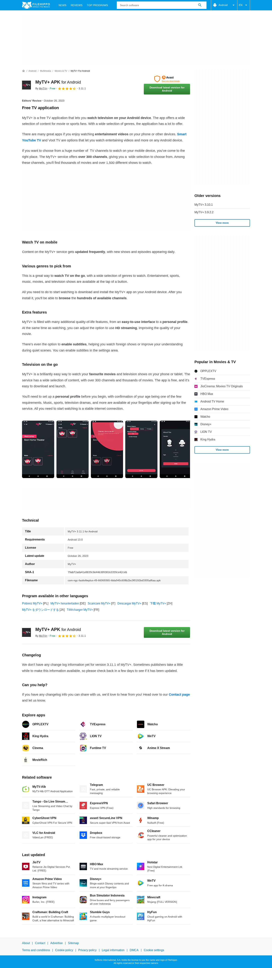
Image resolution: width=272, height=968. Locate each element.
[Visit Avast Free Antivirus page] (167, 79)
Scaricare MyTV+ (99, 603)
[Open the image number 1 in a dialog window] (72, 449)
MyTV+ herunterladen (65, 603)
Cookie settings (154, 950)
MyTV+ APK (58, 81)
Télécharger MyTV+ (80, 609)
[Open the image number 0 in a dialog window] (38, 449)
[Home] (23, 71)
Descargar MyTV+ (129, 603)
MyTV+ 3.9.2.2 (204, 212)
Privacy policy (87, 950)
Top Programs (97, 5)
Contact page (179, 694)
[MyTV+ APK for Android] (26, 85)
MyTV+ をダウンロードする (40, 609)
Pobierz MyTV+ (32, 603)
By (41, 88)
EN (240, 5)
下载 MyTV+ (158, 603)
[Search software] (200, 5)
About (26, 943)
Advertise (56, 943)
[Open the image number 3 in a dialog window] (141, 449)
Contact (40, 943)
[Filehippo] (36, 5)
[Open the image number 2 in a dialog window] (107, 449)
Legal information (113, 950)
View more (222, 222)
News (62, 5)
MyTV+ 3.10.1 (203, 204)
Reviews (76, 5)
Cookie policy (64, 950)
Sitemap (73, 943)
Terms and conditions (36, 950)
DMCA (134, 950)
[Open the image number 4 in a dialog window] (176, 449)
